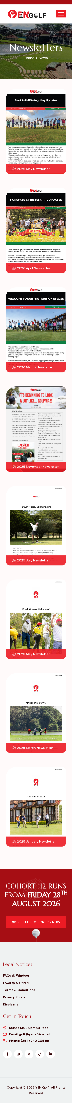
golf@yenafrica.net (34, 1034)
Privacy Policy (14, 997)
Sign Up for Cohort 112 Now (36, 922)
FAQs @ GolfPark (16, 983)
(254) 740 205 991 (35, 1041)
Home (29, 57)
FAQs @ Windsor (16, 975)
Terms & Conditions (19, 990)
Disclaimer (11, 1004)
